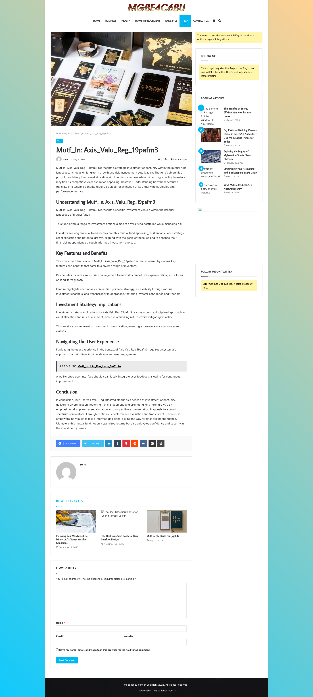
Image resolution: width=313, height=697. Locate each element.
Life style (171, 20)
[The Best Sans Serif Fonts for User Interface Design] (121, 521)
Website (128, 636)
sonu (65, 159)
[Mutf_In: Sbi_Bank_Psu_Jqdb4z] (167, 521)
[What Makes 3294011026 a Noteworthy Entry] (211, 190)
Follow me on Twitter (216, 271)
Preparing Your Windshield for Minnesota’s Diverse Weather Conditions (72, 539)
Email (60, 636)
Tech (185, 20)
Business (110, 20)
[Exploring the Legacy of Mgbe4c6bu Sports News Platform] (211, 156)
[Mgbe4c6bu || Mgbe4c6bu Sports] (156, 7)
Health (126, 20)
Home (96, 20)
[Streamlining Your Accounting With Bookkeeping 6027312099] (211, 174)
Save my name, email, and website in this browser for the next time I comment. (104, 649)
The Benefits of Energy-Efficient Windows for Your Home (237, 112)
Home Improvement (147, 20)
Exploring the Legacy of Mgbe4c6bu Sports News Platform (237, 155)
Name (60, 622)
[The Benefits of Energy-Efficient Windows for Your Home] (211, 116)
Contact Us (201, 20)
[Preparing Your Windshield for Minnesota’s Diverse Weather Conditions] (76, 521)
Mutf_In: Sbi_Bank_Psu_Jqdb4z (163, 536)
